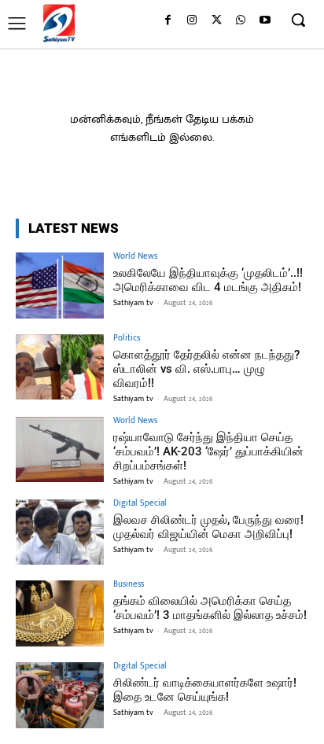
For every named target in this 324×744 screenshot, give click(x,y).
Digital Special (140, 503)
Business (128, 584)
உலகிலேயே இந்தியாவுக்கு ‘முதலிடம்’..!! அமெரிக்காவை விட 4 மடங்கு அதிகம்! (208, 280)
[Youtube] (264, 21)
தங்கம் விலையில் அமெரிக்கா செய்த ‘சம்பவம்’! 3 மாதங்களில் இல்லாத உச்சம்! (210, 608)
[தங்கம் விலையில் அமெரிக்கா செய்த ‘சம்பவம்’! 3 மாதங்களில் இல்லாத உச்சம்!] (60, 613)
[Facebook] (168, 21)
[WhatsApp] (240, 21)
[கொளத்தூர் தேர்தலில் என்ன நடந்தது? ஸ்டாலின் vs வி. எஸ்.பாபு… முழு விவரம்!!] (60, 367)
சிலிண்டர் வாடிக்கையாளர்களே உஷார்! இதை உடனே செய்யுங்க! (204, 690)
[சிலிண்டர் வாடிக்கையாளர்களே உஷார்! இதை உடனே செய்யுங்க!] (60, 695)
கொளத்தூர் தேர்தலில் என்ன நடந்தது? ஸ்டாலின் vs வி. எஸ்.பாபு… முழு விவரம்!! (206, 369)
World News (135, 256)
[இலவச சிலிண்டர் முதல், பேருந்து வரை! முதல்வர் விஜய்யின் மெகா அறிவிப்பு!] (60, 532)
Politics (126, 338)
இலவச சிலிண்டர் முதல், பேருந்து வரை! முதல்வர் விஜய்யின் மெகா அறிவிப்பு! (208, 527)
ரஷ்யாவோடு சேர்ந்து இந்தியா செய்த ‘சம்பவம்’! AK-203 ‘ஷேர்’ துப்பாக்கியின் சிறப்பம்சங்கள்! (208, 451)
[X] (216, 21)
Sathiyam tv (133, 302)
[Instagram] (192, 21)
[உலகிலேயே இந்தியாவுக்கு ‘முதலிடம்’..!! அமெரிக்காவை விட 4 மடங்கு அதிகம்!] (60, 285)
